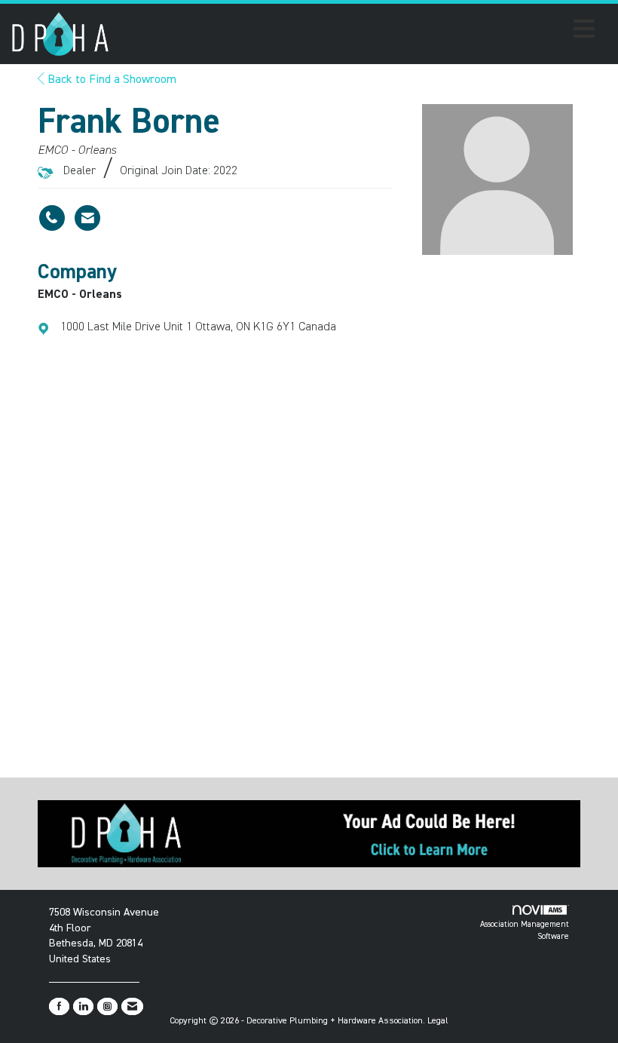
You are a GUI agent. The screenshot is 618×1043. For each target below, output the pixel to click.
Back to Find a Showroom (110, 80)
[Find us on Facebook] (59, 1006)
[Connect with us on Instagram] (107, 1006)
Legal (437, 1021)
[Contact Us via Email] (132, 1006)
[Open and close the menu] (356, 32)
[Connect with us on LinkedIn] (83, 1006)
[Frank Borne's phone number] (52, 218)
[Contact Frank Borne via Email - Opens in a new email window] (87, 218)
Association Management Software (524, 930)
